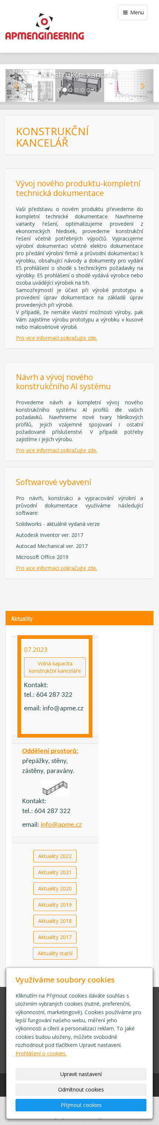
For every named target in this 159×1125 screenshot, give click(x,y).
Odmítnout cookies (81, 1089)
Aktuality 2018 (55, 920)
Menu (136, 12)
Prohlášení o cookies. (41, 1053)
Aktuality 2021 (55, 872)
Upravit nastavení (81, 1073)
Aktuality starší (55, 953)
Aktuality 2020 (55, 888)
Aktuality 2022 (55, 855)
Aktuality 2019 (55, 904)
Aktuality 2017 (55, 937)
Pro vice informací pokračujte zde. (56, 337)
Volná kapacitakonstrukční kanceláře (55, 667)
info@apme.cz (61, 825)
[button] (17, 85)
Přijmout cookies (81, 1104)
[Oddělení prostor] (55, 788)
